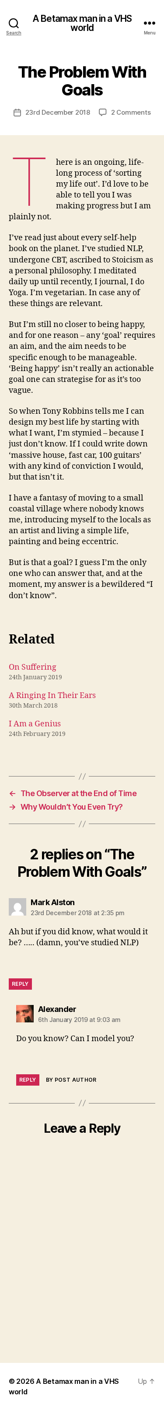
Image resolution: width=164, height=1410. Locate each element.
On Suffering (32, 667)
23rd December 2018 (57, 112)
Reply (20, 984)
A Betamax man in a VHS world (82, 23)
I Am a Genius (35, 724)
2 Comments (130, 112)
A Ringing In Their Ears (52, 696)
